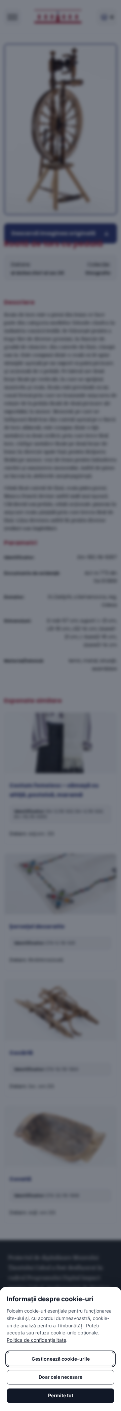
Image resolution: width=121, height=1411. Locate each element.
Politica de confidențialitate (36, 1340)
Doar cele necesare (60, 1377)
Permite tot (60, 1395)
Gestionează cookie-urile (61, 1359)
